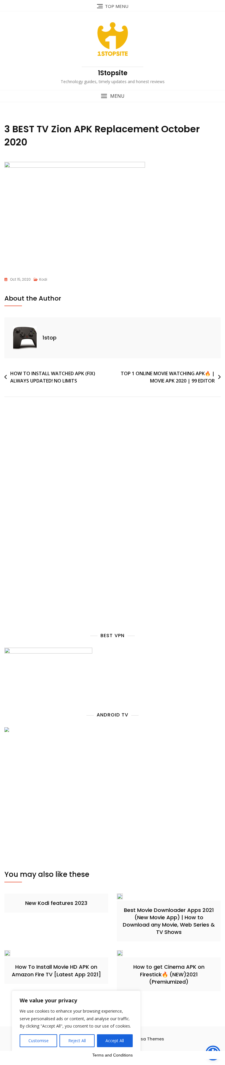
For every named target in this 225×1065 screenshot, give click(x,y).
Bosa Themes (149, 1039)
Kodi (43, 279)
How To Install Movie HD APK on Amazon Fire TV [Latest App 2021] (56, 970)
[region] (76, 1022)
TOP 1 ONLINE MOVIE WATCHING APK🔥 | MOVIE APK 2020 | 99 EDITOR (168, 377)
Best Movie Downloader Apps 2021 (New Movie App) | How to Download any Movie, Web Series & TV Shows (169, 921)
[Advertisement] (55, 469)
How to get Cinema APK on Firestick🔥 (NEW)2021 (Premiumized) (168, 974)
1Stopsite (112, 73)
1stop (49, 337)
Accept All (114, 1040)
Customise (38, 1040)
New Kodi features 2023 (56, 903)
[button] (112, 96)
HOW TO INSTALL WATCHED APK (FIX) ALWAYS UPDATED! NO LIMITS (52, 377)
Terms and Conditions (112, 1055)
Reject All (77, 1040)
